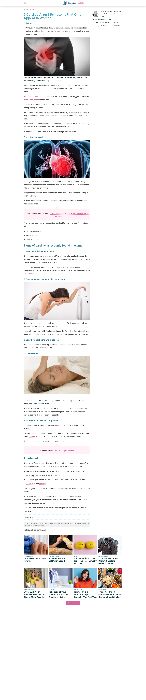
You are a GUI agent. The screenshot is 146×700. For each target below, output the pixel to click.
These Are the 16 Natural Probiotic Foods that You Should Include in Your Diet (109, 594)
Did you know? (54, 556)
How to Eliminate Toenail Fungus (35, 559)
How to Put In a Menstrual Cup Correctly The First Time (85, 594)
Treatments (28, 556)
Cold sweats (29, 400)
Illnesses (32, 9)
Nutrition (102, 589)
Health (26, 9)
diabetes (42, 483)
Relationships (29, 589)
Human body (77, 589)
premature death (31, 100)
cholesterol (31, 483)
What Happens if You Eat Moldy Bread (59, 559)
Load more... (73, 603)
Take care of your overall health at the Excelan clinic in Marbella (58, 594)
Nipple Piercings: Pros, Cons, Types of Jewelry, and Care (85, 561)
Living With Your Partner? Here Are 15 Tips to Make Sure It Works (34, 594)
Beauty (76, 556)
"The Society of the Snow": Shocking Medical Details (108, 561)
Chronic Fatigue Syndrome (64, 451)
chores (32, 436)
